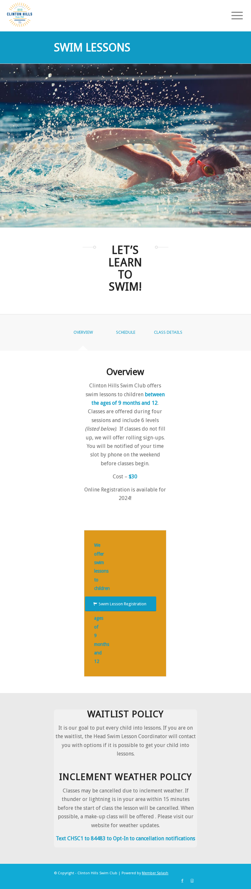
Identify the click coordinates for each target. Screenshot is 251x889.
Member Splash (155, 873)
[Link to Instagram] (192, 881)
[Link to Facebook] (182, 881)
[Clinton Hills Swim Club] (19, 14)
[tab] (83, 334)
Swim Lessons (92, 47)
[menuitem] (234, 14)
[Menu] (234, 14)
